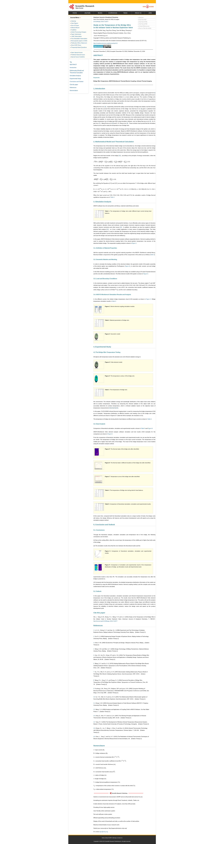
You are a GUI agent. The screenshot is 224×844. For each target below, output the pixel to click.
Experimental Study (75, 78)
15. (94, 728)
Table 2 (152, 254)
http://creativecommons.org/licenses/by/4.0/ (105, 43)
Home (75, 13)
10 (119, 155)
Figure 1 (134, 243)
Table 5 (143, 428)
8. (93, 680)
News (125, 13)
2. (93, 636)
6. (93, 663)
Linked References (143, 26)
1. (93, 630)
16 (117, 408)
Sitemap (114, 837)
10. (94, 697)
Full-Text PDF (142, 19)
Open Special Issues (76, 52)
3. (93, 642)
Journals (87, 13)
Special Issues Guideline (77, 57)
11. (94, 703)
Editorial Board (74, 27)
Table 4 (150, 419)
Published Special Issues (77, 54)
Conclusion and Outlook (76, 81)
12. (94, 709)
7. (93, 672)
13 (109, 408)
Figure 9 (110, 434)
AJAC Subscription (76, 36)
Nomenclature (74, 90)
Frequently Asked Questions (78, 47)
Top (71, 62)
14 (112, 408)
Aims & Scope (74, 25)
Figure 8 (150, 428)
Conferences (112, 13)
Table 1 (113, 197)
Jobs (150, 13)
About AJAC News (75, 45)
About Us (138, 13)
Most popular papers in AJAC (78, 40)
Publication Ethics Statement (78, 43)
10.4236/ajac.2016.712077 (100, 21)
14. (94, 722)
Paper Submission (75, 34)
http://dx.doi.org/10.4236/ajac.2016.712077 (105, 621)
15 (114, 408)
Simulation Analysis (75, 75)
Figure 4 (148, 299)
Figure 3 (145, 273)
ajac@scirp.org (104, 831)
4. (93, 649)
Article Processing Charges (78, 32)
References (73, 87)
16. (94, 736)
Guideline (73, 29)
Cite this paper (74, 84)
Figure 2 (127, 266)
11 (121, 227)
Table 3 (114, 301)
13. (94, 715)
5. (93, 655)
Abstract (141, 17)
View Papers (74, 23)
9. (93, 688)
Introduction (73, 67)
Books (100, 13)
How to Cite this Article (144, 28)
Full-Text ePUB (142, 24)
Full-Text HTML (142, 22)
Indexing (73, 21)
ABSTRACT (73, 64)
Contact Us (119, 837)
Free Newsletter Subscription (78, 38)
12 (107, 229)
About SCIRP (108, 837)
